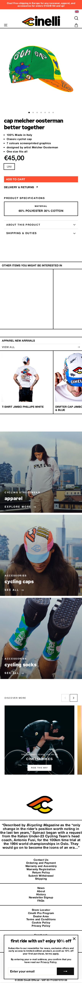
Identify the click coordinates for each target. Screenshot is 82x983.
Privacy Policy (41, 925)
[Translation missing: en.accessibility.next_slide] (73, 698)
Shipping (41, 878)
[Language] (76, 11)
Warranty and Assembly (41, 866)
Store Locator (41, 909)
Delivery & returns (19, 187)
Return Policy (41, 872)
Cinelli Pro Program (41, 913)
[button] (29, 112)
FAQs (40, 900)
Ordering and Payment (41, 862)
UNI (9, 166)
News (41, 887)
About (41, 891)
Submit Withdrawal (41, 875)
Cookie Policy (41, 922)
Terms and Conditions (41, 919)
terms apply (52, 953)
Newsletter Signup (41, 897)
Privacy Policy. (49, 962)
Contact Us (41, 859)
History (41, 894)
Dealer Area (41, 916)
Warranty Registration (41, 869)
